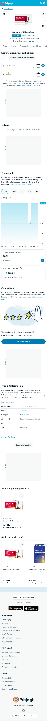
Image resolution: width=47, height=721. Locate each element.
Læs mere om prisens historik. (21, 184)
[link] (13, 511)
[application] (23, 225)
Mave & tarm (8, 9)
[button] (5, 13)
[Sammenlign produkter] (43, 25)
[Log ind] (44, 3)
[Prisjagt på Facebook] (23, 710)
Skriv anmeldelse (28, 35)
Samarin (23, 410)
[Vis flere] (3, 65)
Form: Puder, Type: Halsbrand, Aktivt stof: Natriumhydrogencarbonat (23, 40)
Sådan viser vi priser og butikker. (28, 86)
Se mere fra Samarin (9, 437)
